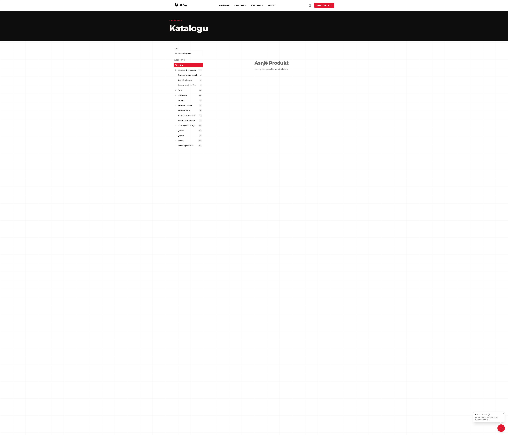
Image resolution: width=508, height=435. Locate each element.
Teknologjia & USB (186, 145)
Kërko (176, 49)
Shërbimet (239, 5)
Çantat (181, 130)
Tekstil (180, 140)
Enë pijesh (182, 95)
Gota (180, 90)
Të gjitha (179, 65)
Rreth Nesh (256, 5)
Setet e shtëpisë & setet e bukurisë (189, 85)
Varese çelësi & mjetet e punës (188, 125)
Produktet (224, 5)
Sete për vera (184, 110)
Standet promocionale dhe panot (188, 75)
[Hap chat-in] (501, 428)
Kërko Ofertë (323, 5)
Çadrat (181, 135)
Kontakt (272, 5)
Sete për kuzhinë (185, 105)
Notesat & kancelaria (187, 70)
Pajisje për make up (186, 120)
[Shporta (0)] (310, 5)
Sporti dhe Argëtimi (186, 115)
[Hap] (176, 70)
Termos (181, 100)
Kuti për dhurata (185, 80)
